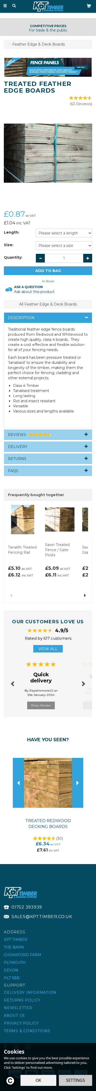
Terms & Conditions (27, 1031)
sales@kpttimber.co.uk (42, 916)
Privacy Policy (21, 1023)
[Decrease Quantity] (40, 258)
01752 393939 (27, 907)
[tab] (48, 318)
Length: (11, 232)
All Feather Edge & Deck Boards (48, 304)
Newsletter (18, 1008)
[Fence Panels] (48, 67)
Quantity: (13, 257)
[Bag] (89, 5)
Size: (8, 245)
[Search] (14, 6)
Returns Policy (22, 1000)
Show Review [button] (41, 705)
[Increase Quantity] (87, 258)
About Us (14, 1015)
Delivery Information (30, 992)
